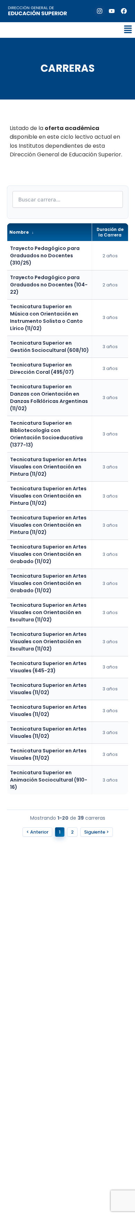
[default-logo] (38, 11)
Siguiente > (96, 832)
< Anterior (37, 832)
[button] (128, 29)
